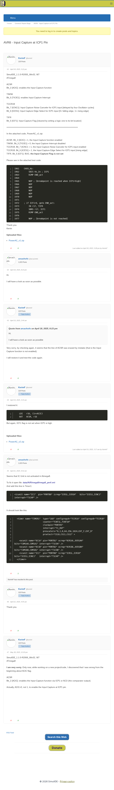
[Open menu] (111, 3)
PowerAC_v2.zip (16, 441)
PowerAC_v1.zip (16, 240)
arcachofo (23, 258)
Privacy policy (67, 781)
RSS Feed (10, 733)
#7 (8, 652)
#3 (8, 320)
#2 (8, 270)
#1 (8, 69)
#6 (8, 602)
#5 (8, 471)
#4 (8, 400)
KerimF (21, 58)
